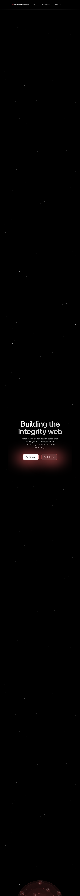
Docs (35, 5)
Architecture (24, 5)
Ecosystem (46, 5)
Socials (58, 5)
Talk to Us (49, 457)
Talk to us (74, 14)
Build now (65, 14)
